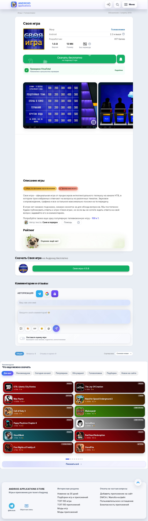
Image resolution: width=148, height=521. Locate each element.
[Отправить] (55, 328)
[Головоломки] (77, 459)
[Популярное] (73, 459)
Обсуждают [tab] (78, 373)
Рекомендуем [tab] (23, 373)
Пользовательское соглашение (115, 501)
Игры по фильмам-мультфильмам (39, 188)
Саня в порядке (49, 222)
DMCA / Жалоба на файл (111, 497)
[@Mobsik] (12, 506)
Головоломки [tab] (95, 373)
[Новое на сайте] (80, 459)
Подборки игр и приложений (72, 497)
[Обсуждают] (75, 459)
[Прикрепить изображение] (20, 328)
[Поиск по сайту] (117, 4)
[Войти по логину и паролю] (53, 293)
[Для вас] (66, 459)
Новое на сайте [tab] (128, 373)
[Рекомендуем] (69, 459)
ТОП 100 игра (64, 501)
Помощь (67, 222)
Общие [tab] (18, 354)
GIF (33, 328)
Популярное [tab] (61, 373)
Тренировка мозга (67, 188)
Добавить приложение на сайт (115, 493)
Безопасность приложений (113, 504)
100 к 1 (94, 218)
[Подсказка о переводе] (89, 43)
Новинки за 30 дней (67, 493)
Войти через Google (46, 293)
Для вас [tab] (7, 373)
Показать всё (71, 464)
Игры (20, 13)
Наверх (135, 482)
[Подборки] (78, 459)
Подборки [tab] (111, 373)
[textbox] (73, 316)
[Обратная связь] (26, 506)
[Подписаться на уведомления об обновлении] (121, 59)
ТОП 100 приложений (68, 504)
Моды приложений (67, 512)
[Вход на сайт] (108, 4)
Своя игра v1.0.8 (80, 268)
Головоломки (29, 13)
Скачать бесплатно (69, 58)
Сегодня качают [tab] (43, 373)
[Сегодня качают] (71, 459)
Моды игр (62, 508)
